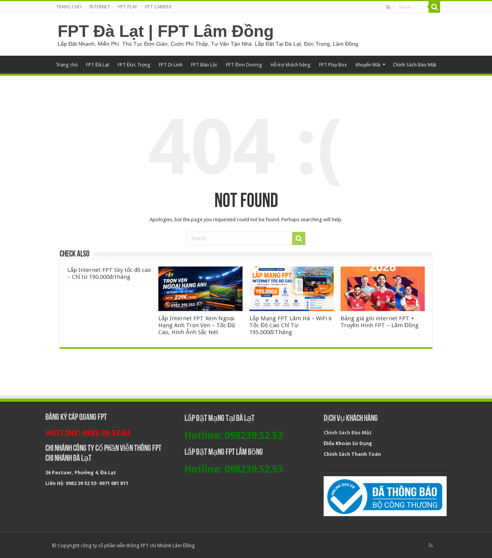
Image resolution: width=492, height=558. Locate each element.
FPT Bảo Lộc (204, 65)
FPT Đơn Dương (244, 65)
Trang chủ (67, 65)
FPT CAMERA (158, 7)
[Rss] (388, 7)
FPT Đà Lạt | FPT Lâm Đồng (166, 31)
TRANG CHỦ (68, 7)
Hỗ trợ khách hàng (291, 65)
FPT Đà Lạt (97, 65)
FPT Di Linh (171, 65)
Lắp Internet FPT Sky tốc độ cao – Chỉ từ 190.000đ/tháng (109, 273)
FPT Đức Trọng (134, 65)
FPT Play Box (333, 65)
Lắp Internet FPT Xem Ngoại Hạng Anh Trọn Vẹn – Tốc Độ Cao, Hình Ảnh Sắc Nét (196, 325)
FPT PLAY (127, 7)
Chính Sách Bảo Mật (414, 65)
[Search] (434, 7)
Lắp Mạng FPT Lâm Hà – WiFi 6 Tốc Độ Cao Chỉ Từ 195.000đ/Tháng (290, 325)
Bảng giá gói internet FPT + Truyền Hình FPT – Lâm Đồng (380, 322)
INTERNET (99, 7)
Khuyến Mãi (368, 65)
